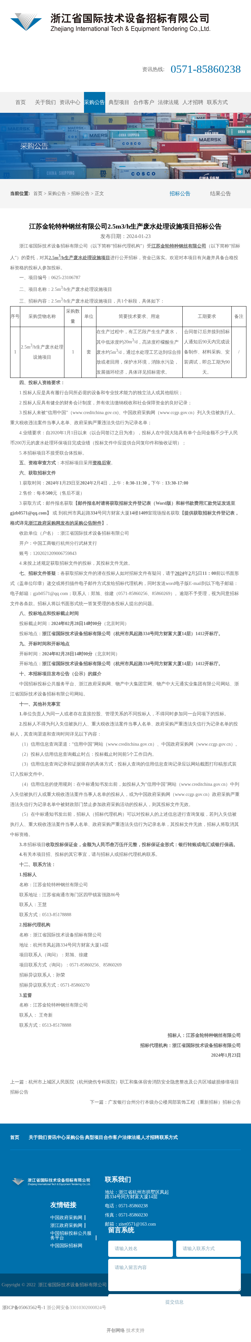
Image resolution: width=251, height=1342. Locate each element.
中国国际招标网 (66, 1246)
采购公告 (94, 102)
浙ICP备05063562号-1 (23, 1307)
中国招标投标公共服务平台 (71, 1235)
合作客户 (143, 102)
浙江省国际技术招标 (110, 22)
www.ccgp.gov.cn (214, 744)
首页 (20, 102)
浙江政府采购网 (66, 1225)
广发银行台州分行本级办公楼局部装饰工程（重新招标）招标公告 (174, 1102)
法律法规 (168, 102)
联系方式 (217, 102)
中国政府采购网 (66, 1217)
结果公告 (220, 193)
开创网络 (116, 1330)
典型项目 (119, 102)
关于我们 (45, 102)
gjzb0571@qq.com (50, 593)
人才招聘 (192, 102)
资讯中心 (69, 102)
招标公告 (80, 193)
